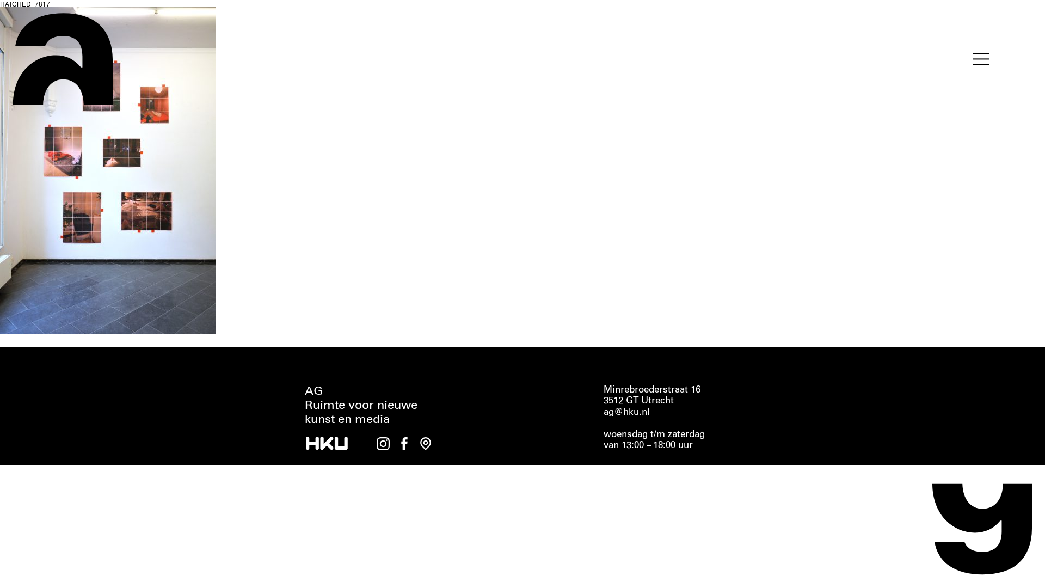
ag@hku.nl (627, 412)
